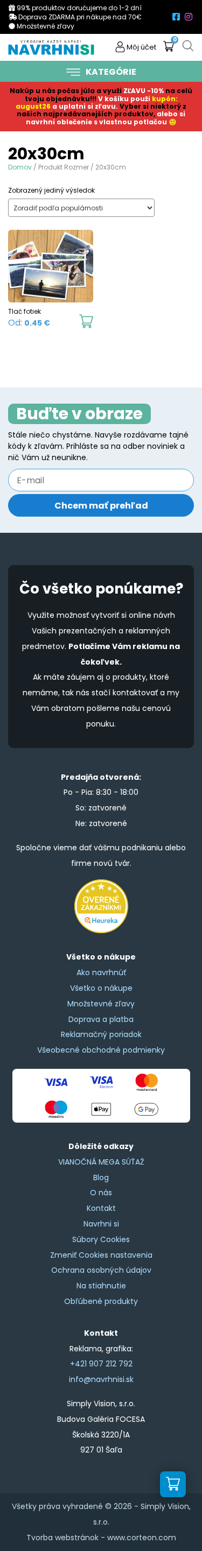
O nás (101, 1192)
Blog (101, 1177)
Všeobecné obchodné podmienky (101, 1050)
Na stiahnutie (101, 1285)
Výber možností (86, 321)
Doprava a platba (101, 1019)
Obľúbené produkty (101, 1301)
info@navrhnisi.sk (101, 1379)
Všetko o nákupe (101, 988)
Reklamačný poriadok (101, 1034)
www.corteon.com (141, 1537)
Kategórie (111, 72)
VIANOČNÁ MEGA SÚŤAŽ (101, 1162)
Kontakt (101, 1208)
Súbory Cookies (101, 1239)
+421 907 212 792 (101, 1363)
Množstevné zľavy (101, 1003)
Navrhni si (101, 1223)
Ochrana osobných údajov (101, 1270)
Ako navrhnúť (101, 972)
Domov (20, 167)
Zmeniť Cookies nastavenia (101, 1255)
